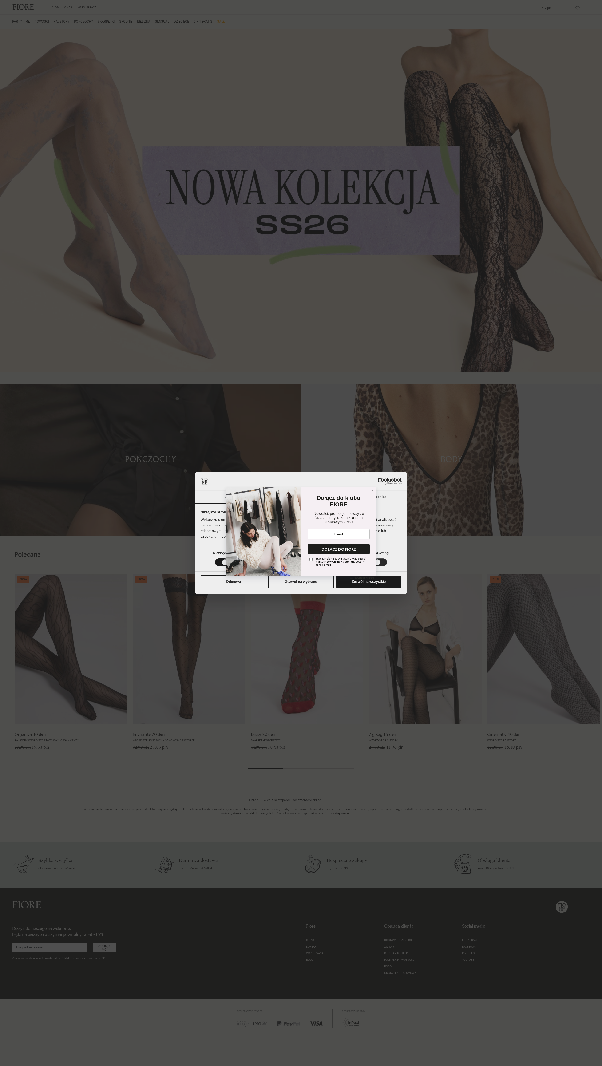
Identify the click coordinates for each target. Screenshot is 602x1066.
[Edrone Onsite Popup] (301, 533)
